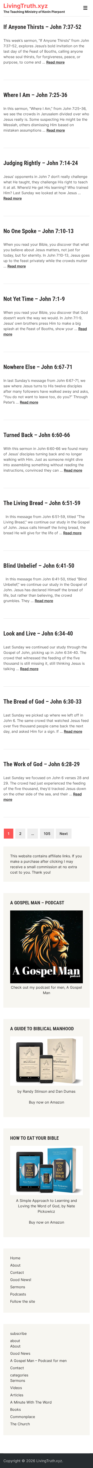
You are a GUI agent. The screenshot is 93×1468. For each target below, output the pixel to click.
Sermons (17, 1287)
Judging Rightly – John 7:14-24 (40, 163)
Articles (16, 1395)
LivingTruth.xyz (25, 5)
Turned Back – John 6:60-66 (36, 435)
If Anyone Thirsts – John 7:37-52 (42, 27)
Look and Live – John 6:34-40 (38, 633)
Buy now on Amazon (46, 1102)
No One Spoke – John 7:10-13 (38, 231)
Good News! (20, 1279)
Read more (55, 62)
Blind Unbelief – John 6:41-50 (38, 565)
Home (15, 1258)
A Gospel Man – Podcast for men (38, 1360)
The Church (20, 1424)
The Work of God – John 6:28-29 (41, 764)
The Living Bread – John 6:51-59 (41, 503)
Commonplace (22, 1416)
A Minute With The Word (31, 1402)
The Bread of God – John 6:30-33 (42, 701)
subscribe (18, 1333)
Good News (20, 1353)
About (15, 1265)
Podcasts (18, 1294)
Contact (17, 1272)
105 (47, 833)
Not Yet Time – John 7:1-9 (34, 298)
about (15, 1340)
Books (15, 1409)
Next (64, 833)
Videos (16, 1387)
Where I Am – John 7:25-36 (35, 95)
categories (19, 1375)
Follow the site (22, 1301)
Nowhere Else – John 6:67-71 (37, 367)
